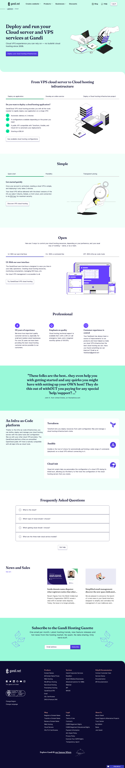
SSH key (13, 196)
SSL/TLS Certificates (51, 730)
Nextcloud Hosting (50, 685)
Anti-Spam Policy (71, 733)
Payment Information (72, 730)
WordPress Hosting (50, 682)
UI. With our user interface (17, 254)
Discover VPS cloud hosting (17, 204)
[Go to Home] (14, 4)
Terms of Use (70, 718)
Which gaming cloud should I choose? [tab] (36, 528)
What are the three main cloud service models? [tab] (40, 537)
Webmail (68, 685)
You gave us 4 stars (12, 684)
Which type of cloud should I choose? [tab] (36, 519)
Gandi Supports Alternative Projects (107, 718)
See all (8, 572)
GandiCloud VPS (49, 690)
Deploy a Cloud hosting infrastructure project (99, 96)
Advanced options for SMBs (75, 682)
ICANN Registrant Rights (74, 724)
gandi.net (10, 9)
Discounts (73, 4)
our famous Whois (63, 752)
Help (105, 4)
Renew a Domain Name (51, 721)
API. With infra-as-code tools (94, 254)
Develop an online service (55, 96)
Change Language (12, 704)
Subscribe (75, 647)
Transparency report (72, 742)
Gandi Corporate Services (74, 673)
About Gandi (99, 715)
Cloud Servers (49, 727)
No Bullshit (98, 724)
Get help (62, 547)
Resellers (69, 676)
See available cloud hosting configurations (22, 139)
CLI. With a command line (55, 254)
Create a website (32, 4)
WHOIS (68, 690)
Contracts (69, 721)
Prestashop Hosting (50, 688)
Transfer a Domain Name (52, 718)
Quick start (12, 174)
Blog (96, 4)
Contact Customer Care (103, 673)
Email (45, 693)
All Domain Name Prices (51, 676)
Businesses (60, 4)
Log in (114, 4)
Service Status (100, 676)
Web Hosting (48, 679)
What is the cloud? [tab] (29, 510)
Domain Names (49, 673)
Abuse (68, 715)
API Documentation (101, 682)
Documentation (100, 679)
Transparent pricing (90, 174)
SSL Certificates (49, 696)
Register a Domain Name (52, 715)
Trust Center (99, 721)
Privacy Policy (70, 736)
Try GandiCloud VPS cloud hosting (19, 281)
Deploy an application (15, 96)
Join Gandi (98, 730)
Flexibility (49, 174)
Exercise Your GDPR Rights (74, 739)
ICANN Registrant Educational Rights (78, 727)
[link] (7, 681)
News (97, 727)
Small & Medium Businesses (75, 679)
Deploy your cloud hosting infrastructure (22, 54)
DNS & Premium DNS (50, 699)
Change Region (11, 701)
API (67, 688)
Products (47, 4)
